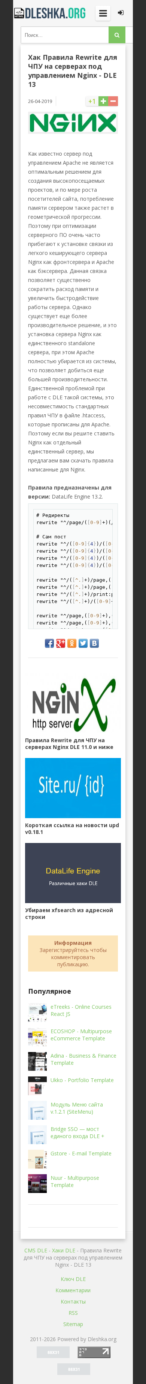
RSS (73, 1312)
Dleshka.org (50, 13)
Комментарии (73, 1290)
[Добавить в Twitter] (83, 643)
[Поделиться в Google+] (60, 643)
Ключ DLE (73, 1278)
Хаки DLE (63, 1250)
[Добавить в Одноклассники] (71, 643)
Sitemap (73, 1324)
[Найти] (117, 34)
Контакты (73, 1301)
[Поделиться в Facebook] (49, 643)
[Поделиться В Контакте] (94, 643)
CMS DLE (35, 1250)
